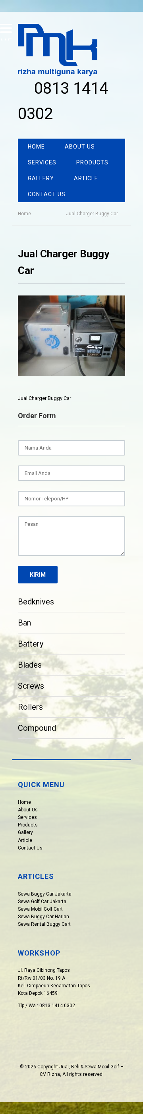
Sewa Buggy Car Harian (43, 916)
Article (86, 178)
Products (92, 162)
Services (42, 162)
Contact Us (47, 194)
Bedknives (36, 601)
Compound (37, 728)
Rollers (30, 707)
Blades (30, 665)
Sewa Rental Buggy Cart (44, 924)
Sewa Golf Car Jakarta (42, 901)
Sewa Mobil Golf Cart (40, 909)
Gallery (41, 178)
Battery (30, 644)
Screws (31, 686)
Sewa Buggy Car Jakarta (45, 894)
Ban (24, 622)
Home (36, 146)
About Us (80, 146)
